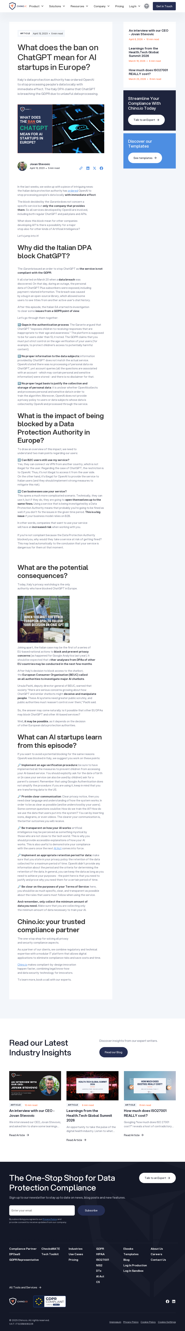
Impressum (115, 1322)
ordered (73, 191)
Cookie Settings (167, 1322)
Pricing (119, 6)
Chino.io (22, 965)
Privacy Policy (131, 1322)
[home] (18, 6)
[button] (36, 6)
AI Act (58, 848)
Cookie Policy (148, 1322)
